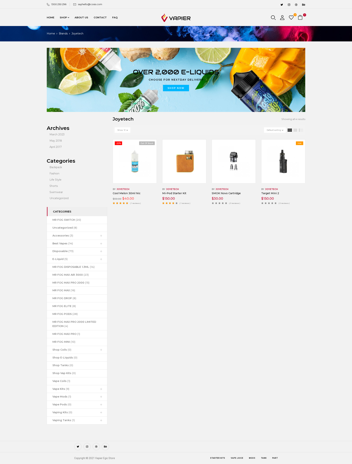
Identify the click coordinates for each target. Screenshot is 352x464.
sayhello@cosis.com (90, 4)
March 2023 (57, 134)
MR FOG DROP (64, 298)
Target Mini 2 (270, 193)
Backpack (56, 167)
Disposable (63, 251)
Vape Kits (60, 389)
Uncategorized (59, 198)
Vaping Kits (62, 412)
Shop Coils (61, 349)
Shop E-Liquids (64, 357)
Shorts (54, 186)
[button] (300, 18)
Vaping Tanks (63, 420)
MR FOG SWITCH (66, 219)
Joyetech (123, 189)
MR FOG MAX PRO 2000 (70, 282)
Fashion (54, 173)
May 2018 (56, 140)
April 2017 (56, 147)
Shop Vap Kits (64, 373)
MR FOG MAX (63, 290)
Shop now (176, 88)
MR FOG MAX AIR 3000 (70, 274)
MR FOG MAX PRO (66, 334)
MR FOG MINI (63, 341)
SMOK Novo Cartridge (226, 193)
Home (51, 33)
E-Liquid (60, 259)
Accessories (62, 235)
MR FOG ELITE (64, 306)
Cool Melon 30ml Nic (126, 193)
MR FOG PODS (65, 314)
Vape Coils (61, 381)
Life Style (55, 179)
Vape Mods (61, 396)
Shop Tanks (62, 365)
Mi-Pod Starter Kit (174, 193)
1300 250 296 (58, 4)
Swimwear (56, 192)
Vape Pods (61, 404)
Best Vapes (62, 243)
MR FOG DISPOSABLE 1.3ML (73, 267)
